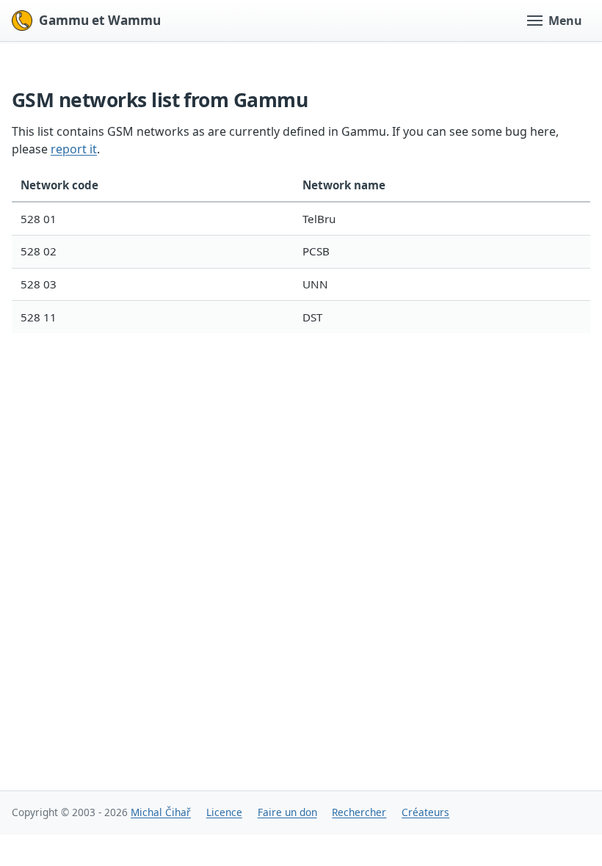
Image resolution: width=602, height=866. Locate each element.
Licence (224, 812)
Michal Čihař (161, 812)
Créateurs (425, 812)
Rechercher (359, 812)
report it (74, 149)
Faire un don (287, 812)
